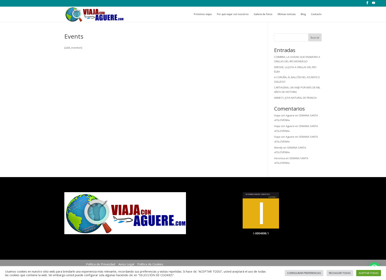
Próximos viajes (203, 14)
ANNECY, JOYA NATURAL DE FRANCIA (295, 97)
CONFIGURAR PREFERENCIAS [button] (304, 273)
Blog (303, 14)
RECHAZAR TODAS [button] (340, 273)
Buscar (314, 37)
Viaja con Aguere (284, 115)
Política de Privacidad (100, 264)
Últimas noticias (286, 14)
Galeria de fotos (263, 14)
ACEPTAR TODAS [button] (369, 273)
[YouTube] (373, 4)
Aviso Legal (126, 264)
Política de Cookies (150, 264)
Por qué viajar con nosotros (233, 14)
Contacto (316, 14)
